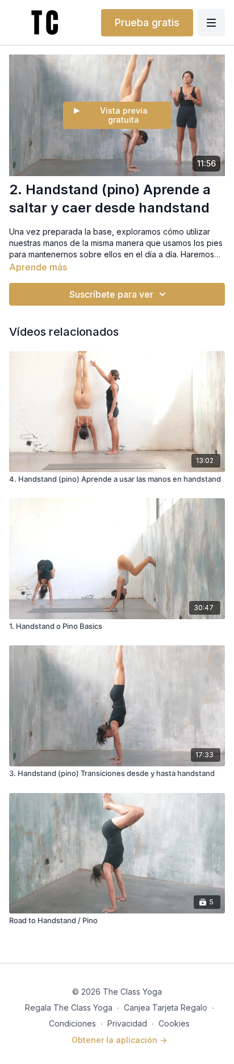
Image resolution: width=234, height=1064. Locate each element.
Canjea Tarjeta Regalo (165, 1007)
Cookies (174, 1023)
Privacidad (127, 1023)
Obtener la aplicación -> (119, 1040)
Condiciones (72, 1023)
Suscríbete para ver (111, 294)
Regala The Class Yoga (68, 1007)
